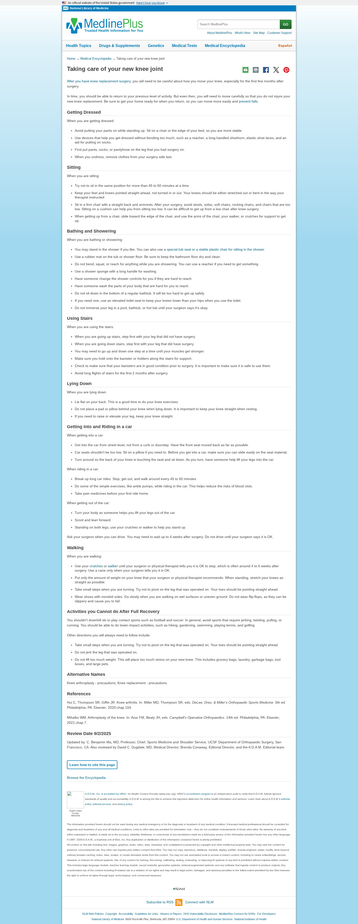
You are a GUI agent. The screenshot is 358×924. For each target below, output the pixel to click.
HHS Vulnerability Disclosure (200, 913)
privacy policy (124, 804)
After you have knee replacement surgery (99, 81)
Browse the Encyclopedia (86, 778)
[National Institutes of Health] (66, 8)
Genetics (156, 46)
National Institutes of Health (250, 919)
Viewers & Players (171, 913)
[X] (276, 70)
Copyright (111, 913)
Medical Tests (184, 46)
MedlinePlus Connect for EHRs (237, 913)
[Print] (255, 70)
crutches (96, 566)
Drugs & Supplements (119, 46)
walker (113, 566)
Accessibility (126, 913)
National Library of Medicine (89, 8)
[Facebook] (266, 70)
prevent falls (248, 101)
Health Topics (78, 46)
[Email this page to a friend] (245, 70)
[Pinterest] (286, 70)
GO (285, 24)
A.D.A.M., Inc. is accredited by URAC (105, 793)
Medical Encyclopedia (225, 46)
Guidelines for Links (146, 913)
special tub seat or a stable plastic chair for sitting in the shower (215, 249)
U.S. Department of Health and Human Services (204, 919)
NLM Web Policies (93, 913)
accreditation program (198, 793)
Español (285, 45)
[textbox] (239, 24)
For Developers (266, 913)
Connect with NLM (199, 902)
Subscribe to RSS (159, 902)
